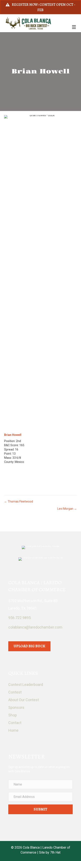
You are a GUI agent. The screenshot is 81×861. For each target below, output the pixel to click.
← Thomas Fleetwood (18, 501)
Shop (12, 715)
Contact (14, 723)
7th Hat (55, 852)
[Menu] (74, 27)
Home (13, 730)
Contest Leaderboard (25, 684)
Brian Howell (12, 434)
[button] (40, 809)
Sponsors (16, 707)
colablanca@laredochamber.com (35, 627)
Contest (15, 692)
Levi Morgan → (67, 508)
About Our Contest (23, 700)
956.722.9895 (19, 618)
